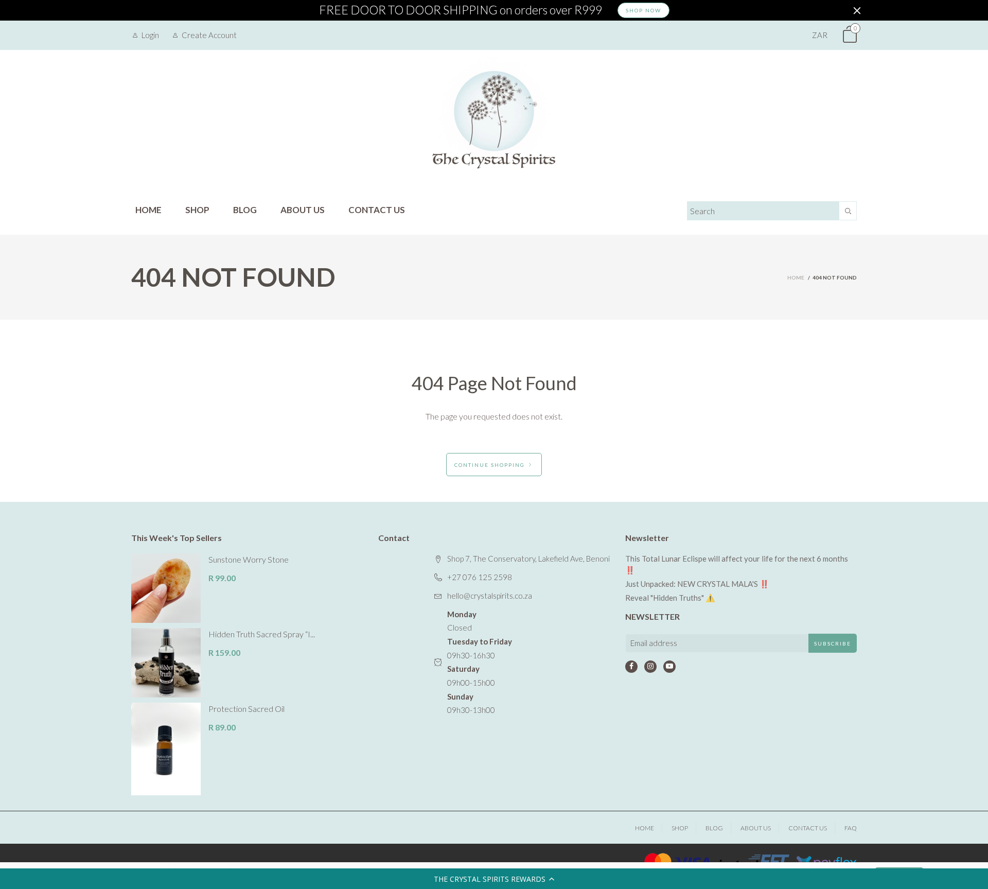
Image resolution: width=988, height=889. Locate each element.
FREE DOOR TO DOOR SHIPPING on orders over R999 (460, 10)
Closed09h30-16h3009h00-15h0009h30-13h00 (479, 662)
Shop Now (643, 10)
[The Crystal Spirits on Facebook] (631, 666)
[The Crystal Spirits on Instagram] (650, 666)
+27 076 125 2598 (479, 577)
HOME (148, 209)
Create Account (209, 35)
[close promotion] (856, 10)
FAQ (850, 828)
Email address (653, 643)
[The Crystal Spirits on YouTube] (669, 666)
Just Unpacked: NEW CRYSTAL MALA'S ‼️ (697, 583)
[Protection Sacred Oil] (166, 749)
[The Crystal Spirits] (494, 119)
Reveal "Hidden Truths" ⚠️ (670, 597)
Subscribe (832, 643)
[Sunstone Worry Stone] (166, 588)
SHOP (197, 209)
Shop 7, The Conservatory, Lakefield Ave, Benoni (528, 558)
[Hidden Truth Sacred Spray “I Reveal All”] (166, 663)
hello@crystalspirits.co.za (489, 595)
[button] (494, 878)
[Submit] (848, 210)
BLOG (245, 209)
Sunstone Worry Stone (248, 559)
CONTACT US (376, 209)
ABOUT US (302, 209)
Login (150, 35)
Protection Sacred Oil (246, 708)
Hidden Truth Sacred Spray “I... (261, 634)
